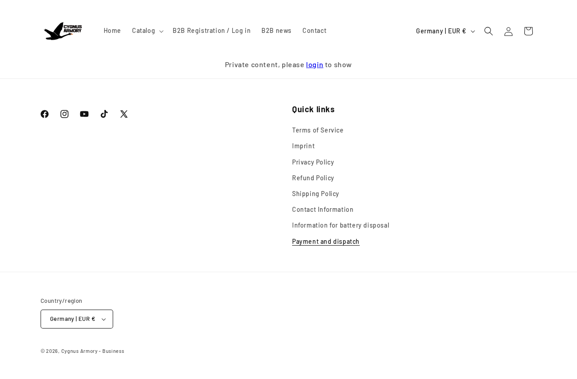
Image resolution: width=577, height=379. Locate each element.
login (314, 64)
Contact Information (322, 209)
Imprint (303, 146)
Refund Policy (313, 178)
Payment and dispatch (326, 241)
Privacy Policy (313, 162)
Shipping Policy (315, 193)
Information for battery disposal (340, 225)
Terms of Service (318, 130)
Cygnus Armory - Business (92, 351)
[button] (147, 30)
